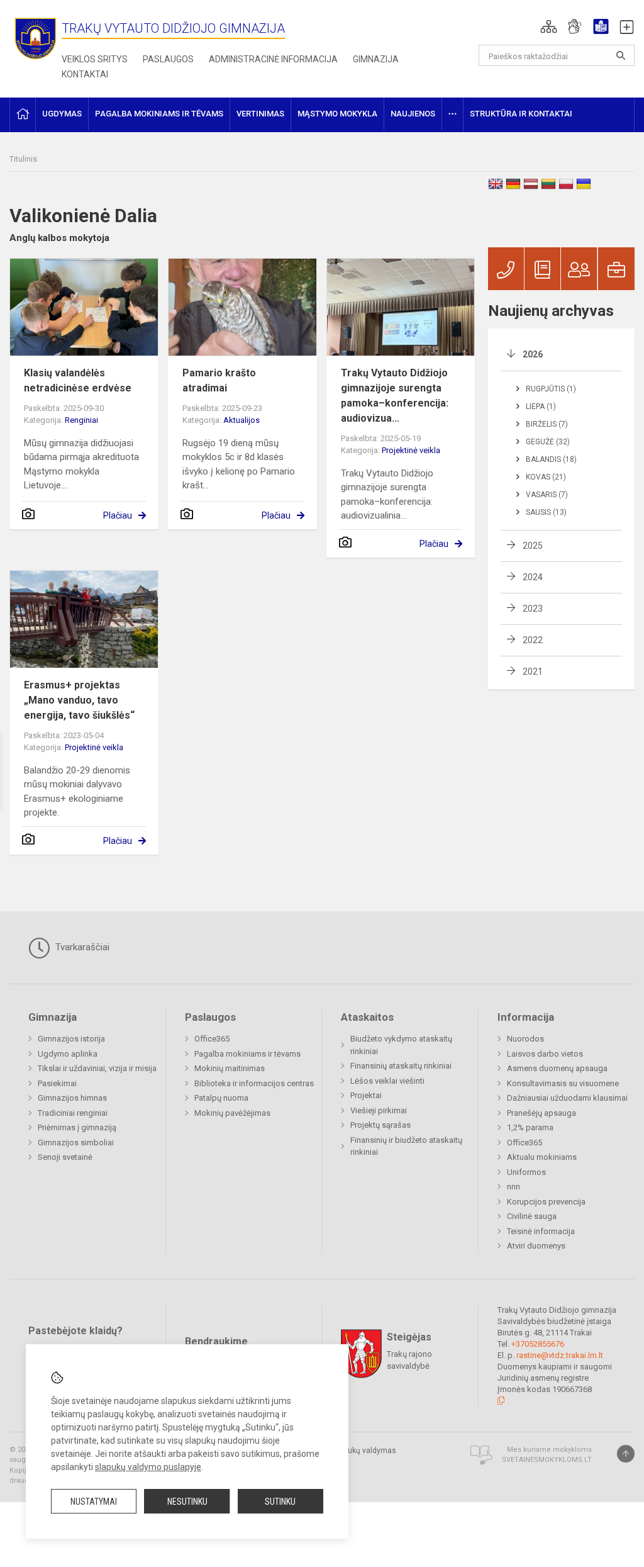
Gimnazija (376, 59)
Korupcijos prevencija (546, 1201)
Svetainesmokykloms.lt (547, 1460)
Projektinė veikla (411, 450)
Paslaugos (168, 59)
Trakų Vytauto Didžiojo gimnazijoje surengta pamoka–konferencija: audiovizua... (394, 395)
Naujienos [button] (413, 113)
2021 (533, 671)
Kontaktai (85, 74)
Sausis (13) (546, 512)
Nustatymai (93, 1502)
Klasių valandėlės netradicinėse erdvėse (77, 380)
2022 (533, 640)
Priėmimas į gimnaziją (77, 1127)
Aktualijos (241, 420)
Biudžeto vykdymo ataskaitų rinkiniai (401, 1045)
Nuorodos (525, 1038)
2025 (533, 546)
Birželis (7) (547, 424)
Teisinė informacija (541, 1231)
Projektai (366, 1095)
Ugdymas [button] (62, 113)
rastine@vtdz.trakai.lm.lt (559, 1355)
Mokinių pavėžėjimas (232, 1113)
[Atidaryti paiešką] (620, 55)
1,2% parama (530, 1127)
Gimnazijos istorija (71, 1038)
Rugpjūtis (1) (551, 389)
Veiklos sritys (95, 59)
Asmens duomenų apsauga (557, 1068)
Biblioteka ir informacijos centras (254, 1083)
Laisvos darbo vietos (545, 1054)
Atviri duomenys (536, 1245)
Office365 (212, 1038)
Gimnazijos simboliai (76, 1142)
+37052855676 (537, 1344)
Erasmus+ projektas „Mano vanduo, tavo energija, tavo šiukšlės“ (79, 700)
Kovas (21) (546, 477)
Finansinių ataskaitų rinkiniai (401, 1065)
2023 (533, 609)
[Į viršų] (626, 1454)
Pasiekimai (57, 1083)
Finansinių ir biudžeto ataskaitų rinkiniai (406, 1146)
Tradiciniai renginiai (73, 1113)
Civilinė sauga (532, 1216)
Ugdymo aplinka (67, 1054)
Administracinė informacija (273, 59)
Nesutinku (187, 1502)
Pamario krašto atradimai (219, 380)
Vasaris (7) (547, 494)
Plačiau (117, 515)
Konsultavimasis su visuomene (563, 1083)
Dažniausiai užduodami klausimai (567, 1098)
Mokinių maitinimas (229, 1068)
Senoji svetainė (65, 1157)
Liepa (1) (541, 406)
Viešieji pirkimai (378, 1110)
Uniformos (526, 1172)
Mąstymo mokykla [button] (337, 113)
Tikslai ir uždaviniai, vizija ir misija (97, 1068)
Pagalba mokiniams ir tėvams (247, 1054)
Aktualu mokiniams (542, 1157)
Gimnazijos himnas (72, 1098)
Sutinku (280, 1502)
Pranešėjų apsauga (541, 1113)
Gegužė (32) (548, 441)
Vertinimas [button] (260, 113)
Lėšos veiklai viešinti (387, 1081)
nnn (513, 1186)
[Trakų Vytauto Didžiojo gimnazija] (35, 38)
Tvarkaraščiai (81, 947)
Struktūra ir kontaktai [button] (521, 113)
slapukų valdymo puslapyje (148, 1467)
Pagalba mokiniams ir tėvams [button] (159, 113)
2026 (533, 354)
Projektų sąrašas (380, 1125)
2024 (533, 577)
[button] (548, 26)
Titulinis (23, 159)
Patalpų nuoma (221, 1098)
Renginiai (81, 420)
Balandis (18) (551, 459)
